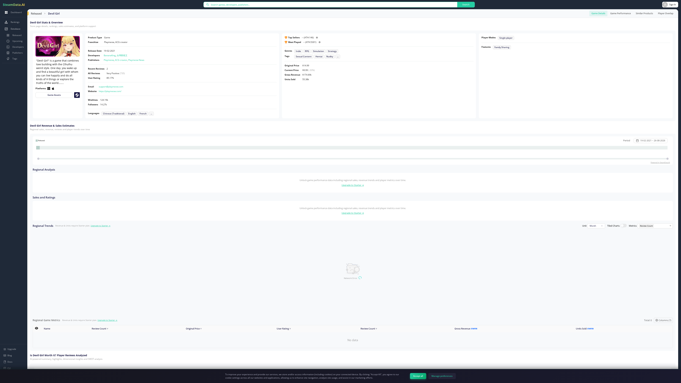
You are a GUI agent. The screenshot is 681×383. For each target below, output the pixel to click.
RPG (307, 51)
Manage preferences (442, 376)
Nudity (329, 56)
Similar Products (644, 13)
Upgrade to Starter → (353, 185)
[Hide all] (36, 328)
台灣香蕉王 (122, 55)
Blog (9, 355)
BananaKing (110, 55)
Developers (18, 46)
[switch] (623, 225)
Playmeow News (136, 60)
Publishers (17, 52)
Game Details (598, 13)
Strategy (332, 51)
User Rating (284, 328)
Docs (9, 361)
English (132, 113)
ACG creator (121, 60)
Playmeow (109, 60)
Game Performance (620, 13)
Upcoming (17, 41)
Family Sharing (501, 47)
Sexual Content (304, 56)
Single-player (506, 38)
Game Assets (54, 94)
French (143, 113)
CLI (8, 368)
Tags (14, 58)
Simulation (318, 51)
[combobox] (596, 225)
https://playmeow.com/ (110, 91)
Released (16, 35)
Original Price (194, 328)
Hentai (318, 56)
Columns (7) (665, 320)
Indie (298, 51)
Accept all (418, 376)
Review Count (100, 328)
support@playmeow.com (111, 86)
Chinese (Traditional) (113, 113)
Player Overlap (665, 13)
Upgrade (11, 349)
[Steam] (77, 95)
